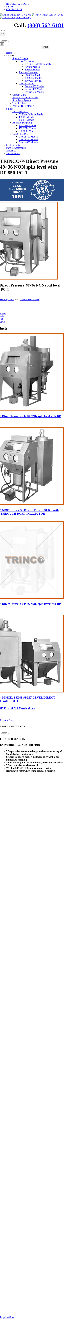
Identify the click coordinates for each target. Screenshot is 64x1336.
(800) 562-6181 (45, 25)
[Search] (2, 34)
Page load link (7, 1317)
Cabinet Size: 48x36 (29, 299)
